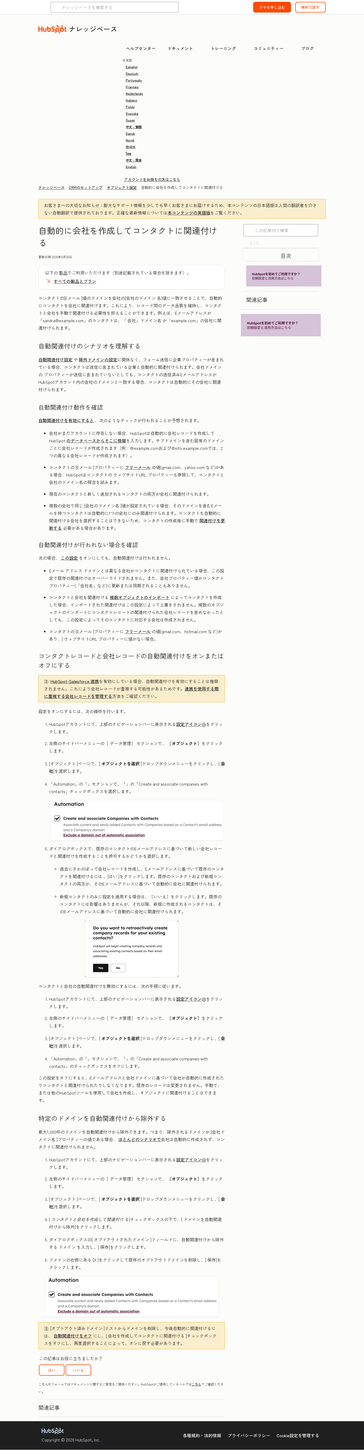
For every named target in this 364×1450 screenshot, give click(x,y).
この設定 (69, 558)
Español (131, 66)
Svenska (132, 113)
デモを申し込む (272, 7)
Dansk (130, 133)
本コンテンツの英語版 (189, 212)
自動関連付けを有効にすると (66, 420)
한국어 (130, 146)
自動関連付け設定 (55, 359)
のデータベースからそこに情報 (96, 440)
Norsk (130, 140)
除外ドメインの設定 (98, 359)
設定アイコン (189, 724)
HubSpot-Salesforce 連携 (74, 681)
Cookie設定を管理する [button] (298, 1435)
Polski (130, 106)
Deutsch (132, 73)
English (131, 166)
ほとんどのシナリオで (139, 1139)
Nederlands (134, 93)
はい (51, 1370)
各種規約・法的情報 (202, 1435)
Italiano (131, 100)
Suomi (130, 120)
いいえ (78, 1370)
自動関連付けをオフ (73, 1335)
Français (132, 86)
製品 (63, 272)
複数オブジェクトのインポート (139, 597)
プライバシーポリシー (249, 1435)
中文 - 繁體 (134, 126)
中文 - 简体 (134, 160)
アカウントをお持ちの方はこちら (152, 179)
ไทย (128, 153)
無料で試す (310, 7)
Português (134, 80)
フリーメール (138, 467)
